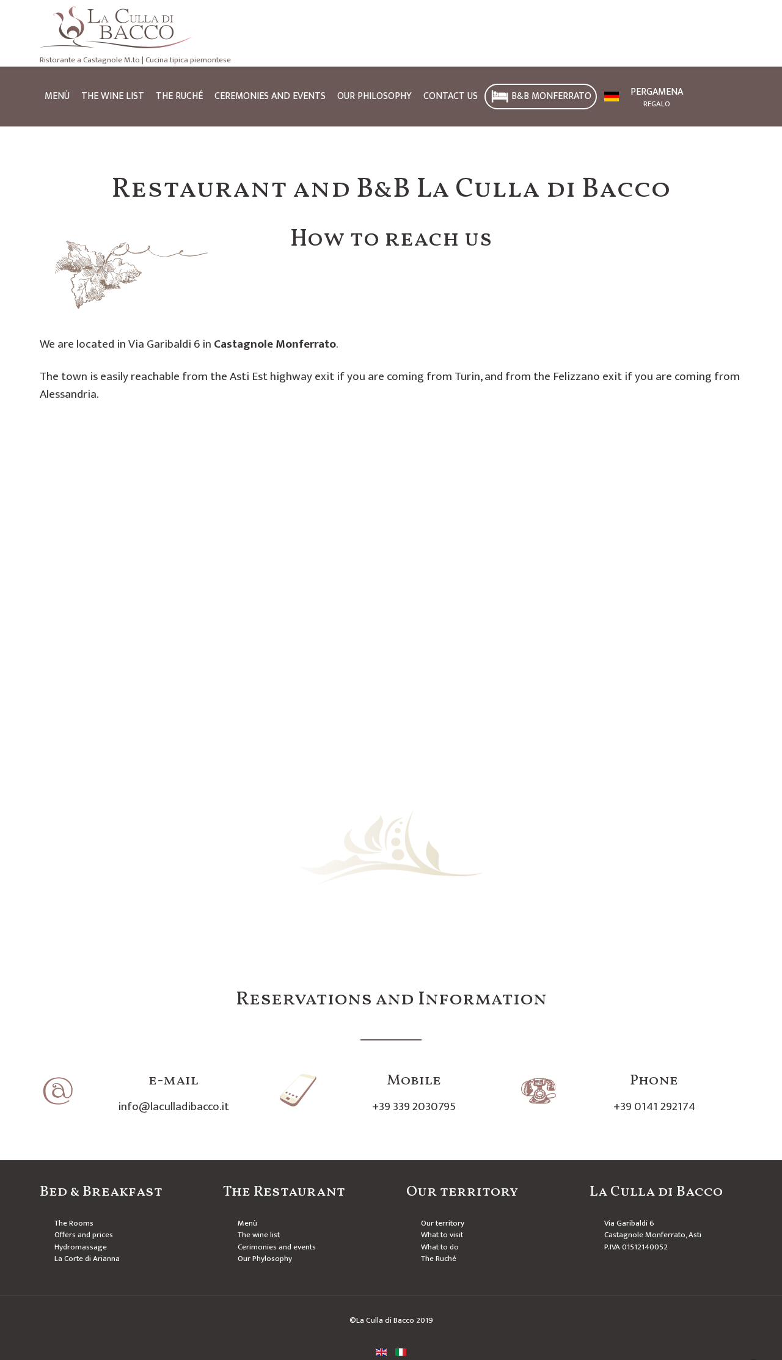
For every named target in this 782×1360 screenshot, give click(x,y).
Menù (247, 1223)
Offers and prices (83, 1234)
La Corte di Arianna (87, 1258)
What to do (440, 1247)
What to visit (442, 1234)
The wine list (259, 1234)
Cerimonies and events (277, 1247)
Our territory (442, 1223)
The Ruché (438, 1258)
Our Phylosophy (265, 1258)
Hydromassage (80, 1247)
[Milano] (391, 27)
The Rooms (73, 1223)
